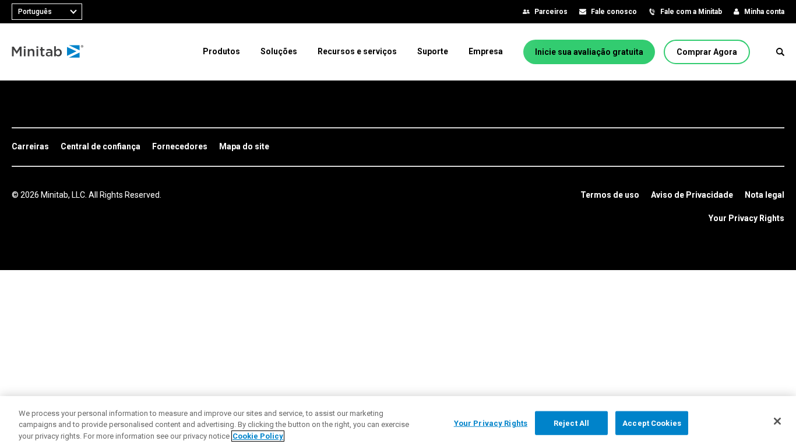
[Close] (777, 421)
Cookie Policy (258, 436)
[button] (780, 52)
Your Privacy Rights (746, 218)
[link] (30, 147)
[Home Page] (48, 52)
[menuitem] (221, 51)
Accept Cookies (651, 422)
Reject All (571, 422)
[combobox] (47, 12)
